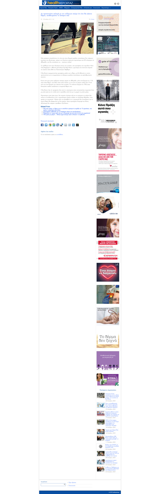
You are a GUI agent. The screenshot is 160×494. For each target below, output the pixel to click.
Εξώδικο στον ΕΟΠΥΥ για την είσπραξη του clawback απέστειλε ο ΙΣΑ (112, 446)
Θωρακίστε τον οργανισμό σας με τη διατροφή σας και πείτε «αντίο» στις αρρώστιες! (66, 113)
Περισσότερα (105, 7)
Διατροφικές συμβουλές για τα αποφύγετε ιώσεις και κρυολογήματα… (62, 111)
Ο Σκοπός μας (88, 7)
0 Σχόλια (92, 19)
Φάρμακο (67, 7)
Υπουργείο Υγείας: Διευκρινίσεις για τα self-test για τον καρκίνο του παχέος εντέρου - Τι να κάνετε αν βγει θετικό (112, 396)
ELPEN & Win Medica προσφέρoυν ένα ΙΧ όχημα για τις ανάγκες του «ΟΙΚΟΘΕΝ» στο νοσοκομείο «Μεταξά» (112, 423)
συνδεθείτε (60, 134)
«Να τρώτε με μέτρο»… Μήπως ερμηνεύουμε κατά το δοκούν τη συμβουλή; (64, 114)
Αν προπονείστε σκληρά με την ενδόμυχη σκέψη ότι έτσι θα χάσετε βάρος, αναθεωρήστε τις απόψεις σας (66, 14)
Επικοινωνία (96, 7)
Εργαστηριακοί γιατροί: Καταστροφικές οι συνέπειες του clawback (111, 462)
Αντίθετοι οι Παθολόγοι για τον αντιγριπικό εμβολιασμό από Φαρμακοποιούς (112, 469)
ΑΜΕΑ (61, 7)
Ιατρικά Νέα (43, 7)
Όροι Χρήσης (72, 482)
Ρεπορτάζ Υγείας (53, 7)
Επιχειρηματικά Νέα (76, 7)
